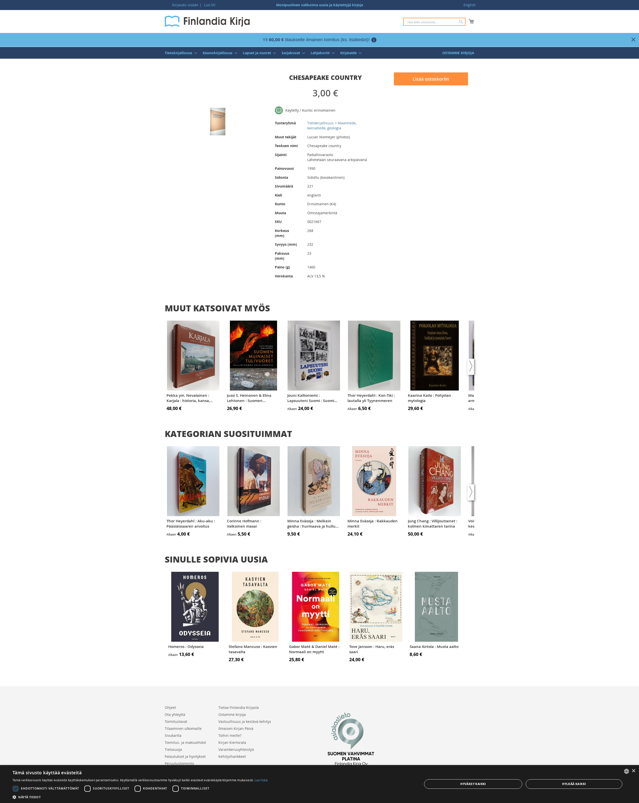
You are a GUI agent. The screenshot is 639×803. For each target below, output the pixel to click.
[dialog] (319, 784)
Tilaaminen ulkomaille (183, 728)
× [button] (633, 771)
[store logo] (207, 21)
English (470, 4)
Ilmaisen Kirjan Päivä (235, 728)
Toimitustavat (176, 721)
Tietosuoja (173, 749)
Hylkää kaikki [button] (574, 784)
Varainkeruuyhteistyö (236, 749)
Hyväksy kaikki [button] (473, 784)
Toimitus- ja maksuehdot (185, 742)
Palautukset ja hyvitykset (185, 756)
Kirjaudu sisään (185, 4)
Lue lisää (261, 780)
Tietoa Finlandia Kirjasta (238, 707)
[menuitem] (179, 53)
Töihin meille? (229, 735)
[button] (140, 797)
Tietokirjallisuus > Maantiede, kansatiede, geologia (331, 125)
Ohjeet (170, 707)
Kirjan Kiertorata (232, 742)
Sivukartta (173, 735)
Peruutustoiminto (179, 763)
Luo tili (209, 4)
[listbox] (626, 771)
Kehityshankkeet (232, 756)
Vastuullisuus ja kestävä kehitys (244, 721)
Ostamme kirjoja (232, 714)
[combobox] (434, 22)
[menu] (319, 53)
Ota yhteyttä (175, 714)
